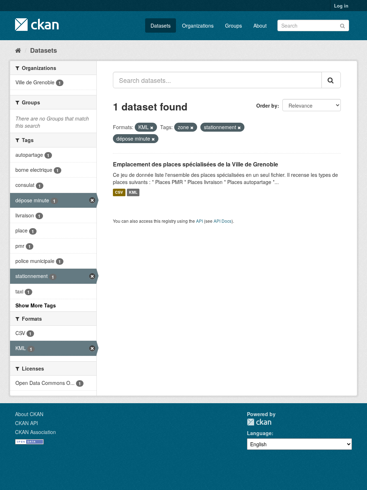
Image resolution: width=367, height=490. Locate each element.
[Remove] (151, 127)
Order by (266, 105)
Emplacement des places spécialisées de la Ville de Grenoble (195, 164)
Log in (341, 5)
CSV (119, 192)
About (260, 25)
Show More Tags (35, 305)
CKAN (259, 422)
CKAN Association (35, 431)
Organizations (198, 25)
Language (259, 433)
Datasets (161, 25)
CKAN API (26, 423)
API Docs (223, 221)
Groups (233, 25)
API (199, 221)
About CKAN (29, 414)
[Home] (18, 50)
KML (133, 192)
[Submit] (342, 25)
